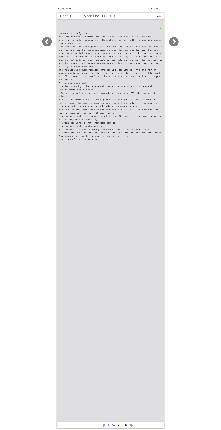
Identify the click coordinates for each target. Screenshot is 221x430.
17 (126, 425)
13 (109, 425)
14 (113, 425)
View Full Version (156, 9)
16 (122, 425)
